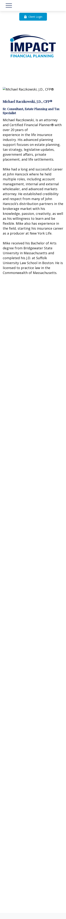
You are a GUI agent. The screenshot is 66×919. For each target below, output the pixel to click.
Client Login (35, 16)
